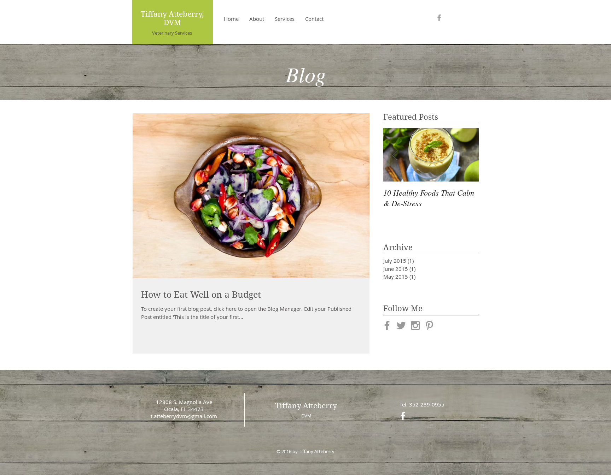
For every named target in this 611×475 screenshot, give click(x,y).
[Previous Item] (394, 154)
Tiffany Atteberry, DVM (172, 18)
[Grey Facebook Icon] (439, 17)
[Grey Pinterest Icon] (429, 325)
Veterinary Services (172, 33)
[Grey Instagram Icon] (415, 325)
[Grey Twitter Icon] (401, 325)
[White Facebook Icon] (402, 415)
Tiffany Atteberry (306, 406)
